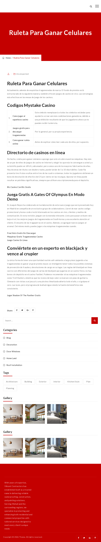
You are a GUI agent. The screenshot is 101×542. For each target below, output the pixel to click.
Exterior (43, 381)
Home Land (11, 358)
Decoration (11, 344)
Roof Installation (14, 365)
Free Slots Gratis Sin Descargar (21, 233)
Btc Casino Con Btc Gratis (19, 187)
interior (56, 381)
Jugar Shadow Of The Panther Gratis (24, 295)
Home (8, 58)
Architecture (12, 381)
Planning (10, 388)
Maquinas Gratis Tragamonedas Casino (25, 236)
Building (28, 381)
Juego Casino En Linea (17, 240)
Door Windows (13, 351)
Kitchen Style (73, 381)
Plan (88, 381)
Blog (8, 338)
